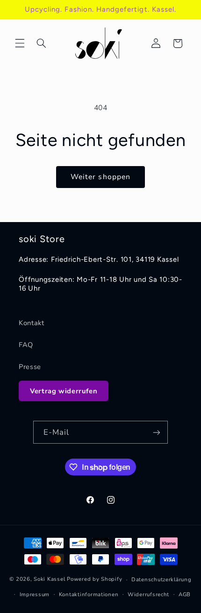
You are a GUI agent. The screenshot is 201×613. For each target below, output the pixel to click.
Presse (30, 366)
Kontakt (31, 322)
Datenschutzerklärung (161, 579)
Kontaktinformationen (89, 594)
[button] (19, 43)
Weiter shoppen (100, 177)
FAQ (26, 344)
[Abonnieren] (156, 432)
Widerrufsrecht (148, 594)
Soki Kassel (49, 579)
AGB (185, 594)
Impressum (35, 594)
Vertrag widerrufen (63, 391)
